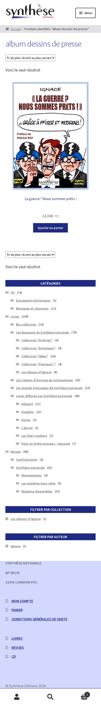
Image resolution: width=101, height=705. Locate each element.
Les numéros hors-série (38, 483)
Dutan (26, 420)
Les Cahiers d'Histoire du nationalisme (44, 380)
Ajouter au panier (50, 228)
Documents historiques (33, 300)
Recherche (50, 697)
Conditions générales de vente (39, 619)
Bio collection (26, 324)
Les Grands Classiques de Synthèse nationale (49, 388)
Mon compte (22, 601)
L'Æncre (27, 428)
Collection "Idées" (34, 356)
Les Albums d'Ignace (36, 372)
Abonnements (31, 475)
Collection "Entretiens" (38, 348)
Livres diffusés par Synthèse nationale (44, 396)
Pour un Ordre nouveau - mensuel (45, 443)
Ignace (15, 546)
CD (13, 292)
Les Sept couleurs (34, 435)
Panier (17, 609)
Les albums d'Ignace (26, 519)
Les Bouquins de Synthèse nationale (42, 332)
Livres (15, 316)
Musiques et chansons (32, 308)
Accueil (16, 29)
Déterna (27, 404)
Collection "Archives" (37, 340)
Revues (16, 451)
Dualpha (27, 412)
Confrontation (26, 459)
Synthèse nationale (30, 467)
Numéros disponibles (36, 491)
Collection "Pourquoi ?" (38, 364)
